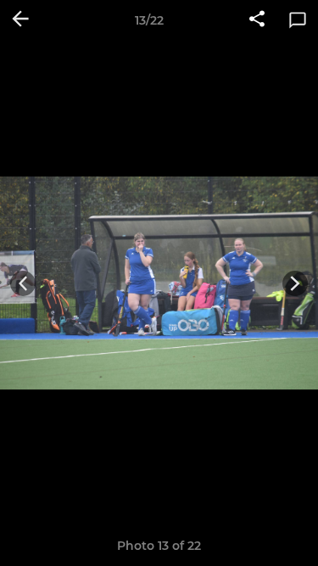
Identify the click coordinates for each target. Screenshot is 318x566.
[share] (257, 20)
